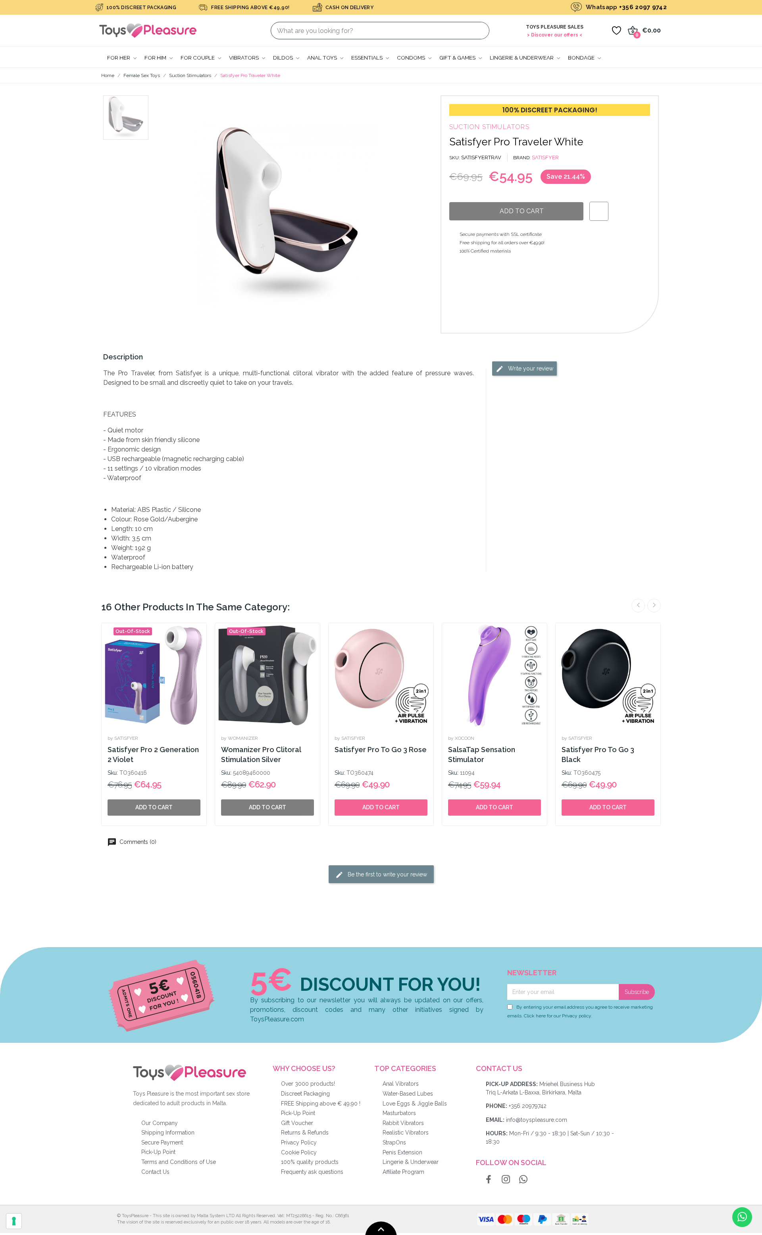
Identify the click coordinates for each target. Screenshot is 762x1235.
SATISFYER (545, 157)
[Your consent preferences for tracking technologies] (13, 1221)
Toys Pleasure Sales (554, 27)
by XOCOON (461, 738)
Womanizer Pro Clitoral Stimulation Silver (261, 754)
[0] (616, 30)
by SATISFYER (123, 738)
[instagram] (506, 1180)
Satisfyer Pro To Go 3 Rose (381, 749)
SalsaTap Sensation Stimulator (481, 754)
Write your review (529, 368)
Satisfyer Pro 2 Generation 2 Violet (153, 754)
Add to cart (381, 807)
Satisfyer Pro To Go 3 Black (598, 754)
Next (654, 605)
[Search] (478, 30)
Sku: (113, 773)
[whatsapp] (523, 1180)
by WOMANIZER (239, 738)
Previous (638, 605)
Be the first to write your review (386, 874)
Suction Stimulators (489, 127)
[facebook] (488, 1180)
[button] (172, 214)
